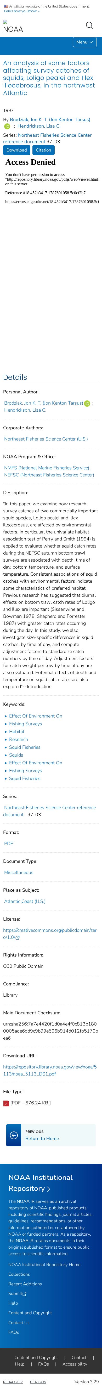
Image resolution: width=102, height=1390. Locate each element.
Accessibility (75, 1364)
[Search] (91, 25)
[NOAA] (13, 27)
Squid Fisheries (25, 747)
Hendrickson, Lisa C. (39, 126)
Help (13, 1303)
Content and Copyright (30, 1313)
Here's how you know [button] (20, 11)
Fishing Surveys (25, 724)
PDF (8, 843)
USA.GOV (38, 1382)
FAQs (13, 1332)
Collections (19, 1274)
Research (18, 739)
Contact (79, 1358)
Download (17, 150)
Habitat (16, 731)
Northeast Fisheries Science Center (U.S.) (46, 439)
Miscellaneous (18, 872)
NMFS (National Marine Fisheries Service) (46, 468)
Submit (15, 1294)
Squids (16, 755)
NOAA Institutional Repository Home (44, 1265)
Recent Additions (25, 1284)
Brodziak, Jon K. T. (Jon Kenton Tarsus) (50, 119)
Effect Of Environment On (35, 716)
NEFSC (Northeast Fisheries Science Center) (49, 475)
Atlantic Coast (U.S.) (25, 901)
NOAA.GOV (13, 1382)
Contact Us (19, 1323)
